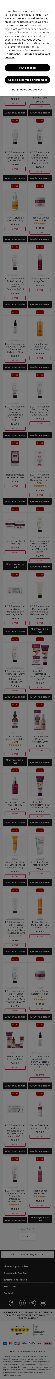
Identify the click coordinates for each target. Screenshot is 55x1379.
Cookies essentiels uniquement (27, 79)
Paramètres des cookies (27, 89)
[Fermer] (51, 4)
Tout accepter (27, 67)
